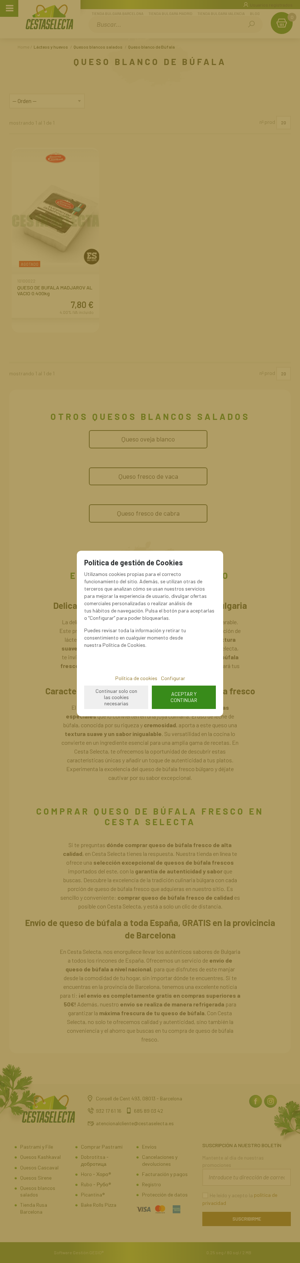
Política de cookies (136, 678)
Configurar (173, 678)
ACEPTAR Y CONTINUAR (183, 697)
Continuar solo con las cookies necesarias (116, 697)
